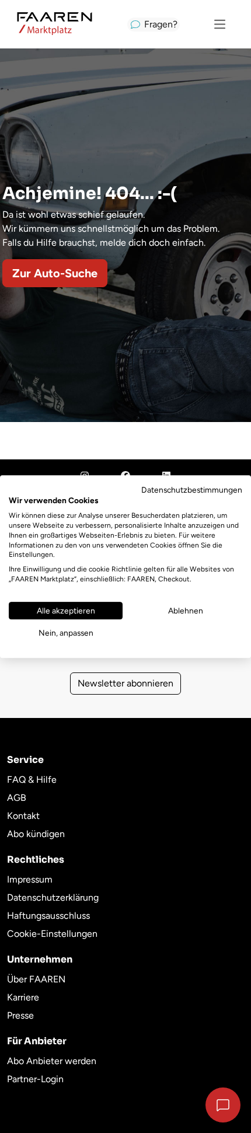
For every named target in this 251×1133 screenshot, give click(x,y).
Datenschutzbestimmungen (191, 489)
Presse (20, 1015)
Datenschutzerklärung (53, 897)
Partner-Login (35, 1079)
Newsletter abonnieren (125, 683)
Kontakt (23, 815)
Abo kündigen (36, 833)
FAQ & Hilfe (32, 779)
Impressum (30, 879)
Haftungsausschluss (48, 915)
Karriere (23, 997)
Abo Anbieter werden (51, 1060)
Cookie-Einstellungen (52, 933)
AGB (16, 797)
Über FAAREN (36, 979)
